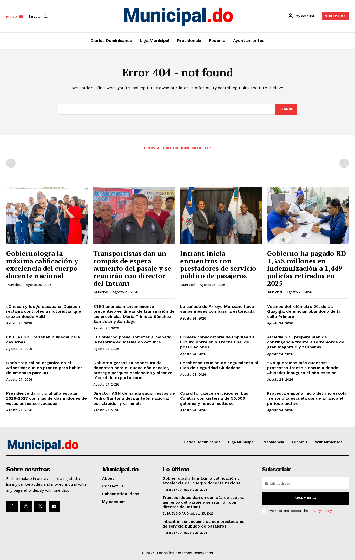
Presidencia (172, 489)
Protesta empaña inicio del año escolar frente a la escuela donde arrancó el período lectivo (307, 398)
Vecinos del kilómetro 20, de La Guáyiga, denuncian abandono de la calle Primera (303, 311)
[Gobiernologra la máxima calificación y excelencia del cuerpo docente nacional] (47, 215)
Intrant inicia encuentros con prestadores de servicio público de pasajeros (218, 264)
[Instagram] (26, 506)
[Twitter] (40, 506)
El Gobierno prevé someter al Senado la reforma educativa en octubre (132, 339)
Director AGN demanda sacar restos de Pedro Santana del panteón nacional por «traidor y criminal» (134, 398)
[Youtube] (54, 506)
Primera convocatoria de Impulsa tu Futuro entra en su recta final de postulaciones (217, 342)
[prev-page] (11, 163)
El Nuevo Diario (175, 513)
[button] (39, 16)
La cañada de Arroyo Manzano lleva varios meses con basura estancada (217, 309)
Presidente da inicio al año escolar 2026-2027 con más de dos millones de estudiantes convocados (46, 398)
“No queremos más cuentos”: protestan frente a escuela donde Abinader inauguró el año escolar (302, 367)
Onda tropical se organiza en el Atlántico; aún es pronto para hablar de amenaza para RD (44, 367)
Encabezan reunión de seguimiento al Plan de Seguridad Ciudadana (219, 365)
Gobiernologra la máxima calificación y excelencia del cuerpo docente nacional (42, 264)
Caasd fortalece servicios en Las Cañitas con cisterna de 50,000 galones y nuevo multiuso (214, 398)
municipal (14, 285)
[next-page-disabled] (344, 163)
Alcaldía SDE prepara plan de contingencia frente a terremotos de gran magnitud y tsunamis (305, 342)
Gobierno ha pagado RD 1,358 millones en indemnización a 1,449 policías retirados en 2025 (306, 268)
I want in (302, 498)
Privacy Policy (320, 511)
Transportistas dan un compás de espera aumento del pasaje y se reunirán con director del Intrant (132, 268)
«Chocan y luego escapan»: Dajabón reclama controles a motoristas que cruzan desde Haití (43, 311)
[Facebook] (12, 506)
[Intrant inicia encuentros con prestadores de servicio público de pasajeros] (221, 215)
